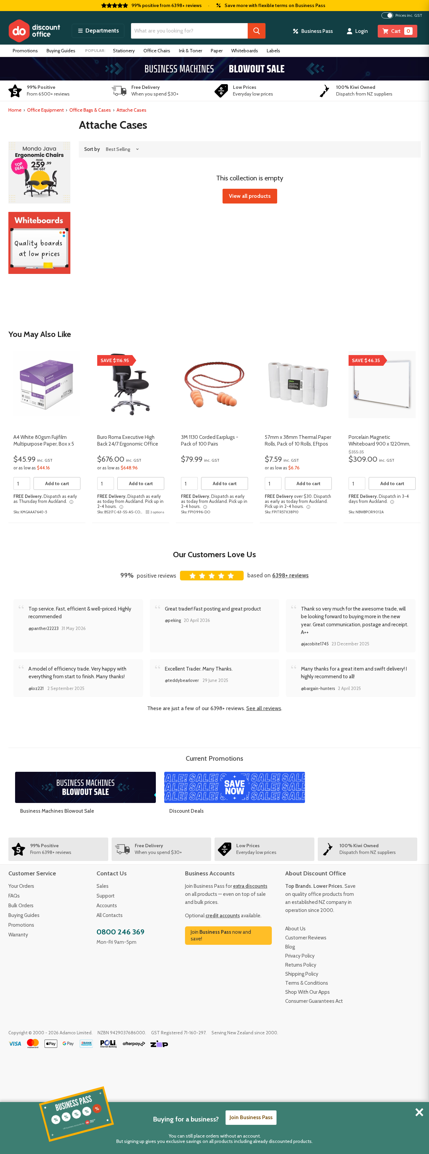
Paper (217, 51)
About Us (295, 929)
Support (106, 896)
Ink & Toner (190, 51)
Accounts (107, 906)
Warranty (18, 935)
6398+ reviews (290, 575)
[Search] (256, 31)
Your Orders (21, 886)
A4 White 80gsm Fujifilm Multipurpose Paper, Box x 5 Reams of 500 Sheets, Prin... (44, 443)
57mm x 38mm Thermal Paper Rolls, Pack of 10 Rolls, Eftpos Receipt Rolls (298, 443)
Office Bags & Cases (90, 110)
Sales (103, 886)
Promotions (25, 51)
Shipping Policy (301, 974)
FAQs (14, 896)
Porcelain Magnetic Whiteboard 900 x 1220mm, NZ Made (379, 443)
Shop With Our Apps (307, 992)
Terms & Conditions (306, 983)
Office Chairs (156, 51)
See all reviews (263, 708)
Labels (273, 51)
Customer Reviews (305, 938)
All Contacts (110, 915)
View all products (250, 196)
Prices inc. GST (408, 15)
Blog (290, 947)
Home (14, 110)
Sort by (92, 149)
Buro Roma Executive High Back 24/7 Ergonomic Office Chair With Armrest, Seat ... (127, 443)
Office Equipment (45, 110)
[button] (98, 31)
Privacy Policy (300, 956)
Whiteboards (244, 51)
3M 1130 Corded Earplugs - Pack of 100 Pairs (209, 440)
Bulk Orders (21, 906)
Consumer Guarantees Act (314, 1001)
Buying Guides (61, 51)
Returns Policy (300, 965)
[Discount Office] (34, 31)
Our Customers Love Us (214, 554)
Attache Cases (131, 110)
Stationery (124, 51)
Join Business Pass (251, 1117)
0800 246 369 (120, 931)
